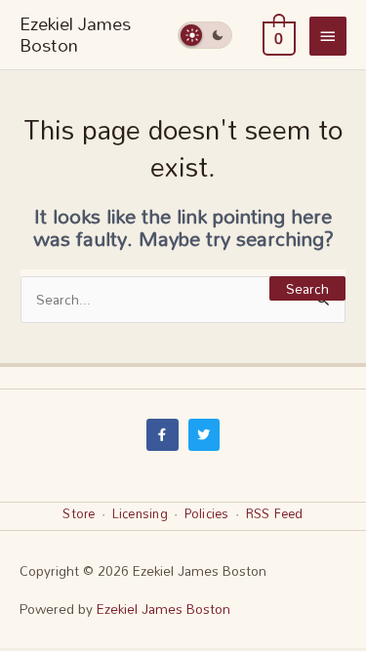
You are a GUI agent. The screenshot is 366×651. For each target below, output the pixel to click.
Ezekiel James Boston (75, 34)
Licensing (140, 513)
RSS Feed (275, 513)
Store (78, 513)
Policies (206, 513)
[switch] (205, 34)
